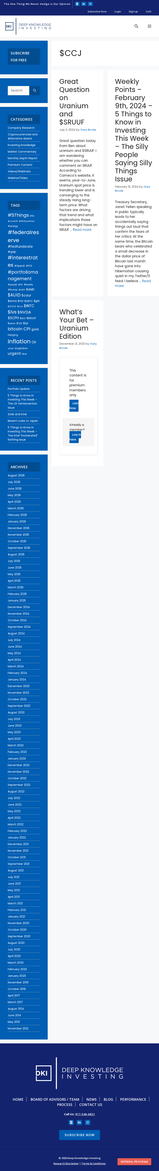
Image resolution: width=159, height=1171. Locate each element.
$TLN (19, 323)
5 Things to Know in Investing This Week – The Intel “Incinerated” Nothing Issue (23, 433)
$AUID (14, 295)
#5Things (18, 215)
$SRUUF (31, 318)
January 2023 (17, 758)
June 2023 (15, 726)
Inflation (19, 341)
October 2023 (17, 699)
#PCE (29, 265)
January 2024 (17, 679)
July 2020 (14, 949)
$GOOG (12, 306)
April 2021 (14, 897)
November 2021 (18, 851)
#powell (12, 284)
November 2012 (18, 1028)
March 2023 (15, 745)
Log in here (75, 437)
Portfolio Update (19, 389)
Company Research (21, 128)
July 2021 (13, 877)
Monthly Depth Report (22, 158)
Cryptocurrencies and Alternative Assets (22, 136)
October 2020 (17, 930)
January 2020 (17, 976)
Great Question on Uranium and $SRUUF (74, 102)
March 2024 (16, 666)
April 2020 (14, 956)
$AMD (30, 289)
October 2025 (17, 541)
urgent (14, 353)
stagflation (21, 348)
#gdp (12, 252)
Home (18, 1099)
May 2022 (14, 811)
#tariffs (28, 284)
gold (35, 329)
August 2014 (16, 1009)
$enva (12, 301)
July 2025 (14, 561)
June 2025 (15, 568)
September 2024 (19, 627)
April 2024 (14, 660)
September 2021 (18, 864)
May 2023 (14, 732)
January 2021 (16, 916)
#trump (13, 289)
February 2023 (17, 752)
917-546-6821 (85, 1114)
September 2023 (19, 706)
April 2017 (14, 995)
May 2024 (14, 653)
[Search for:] (18, 90)
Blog (108, 1099)
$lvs (12, 312)
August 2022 (16, 791)
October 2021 (17, 857)
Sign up (133, 11)
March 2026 (16, 508)
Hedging (13, 335)
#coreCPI (13, 221)
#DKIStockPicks (27, 221)
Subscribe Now (97, 11)
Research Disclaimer (66, 1163)
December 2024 (19, 607)
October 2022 (17, 778)
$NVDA (24, 312)
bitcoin (15, 329)
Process (64, 1104)
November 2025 (18, 535)
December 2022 (18, 765)
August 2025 (16, 554)
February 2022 (17, 831)
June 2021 (14, 884)
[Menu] (149, 26)
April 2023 (14, 739)
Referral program (134, 1162)
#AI (32, 215)
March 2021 (15, 903)
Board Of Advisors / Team (54, 1099)
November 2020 (18, 923)
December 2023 (18, 686)
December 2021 (18, 844)
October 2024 (17, 620)
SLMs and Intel (17, 414)
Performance (133, 1099)
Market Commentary (22, 152)
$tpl (25, 323)
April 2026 (14, 502)
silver (11, 348)
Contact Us (90, 1104)
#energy (13, 226)
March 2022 (15, 824)
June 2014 (14, 1015)
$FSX (20, 301)
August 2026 (16, 475)
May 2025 (14, 574)
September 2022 (19, 785)
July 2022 (14, 798)
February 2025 (17, 594)
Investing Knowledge (21, 145)
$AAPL (22, 289)
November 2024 (18, 614)
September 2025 (19, 548)
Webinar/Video (18, 178)
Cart (148, 11)
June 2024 (15, 647)
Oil (34, 342)
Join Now (74, 405)
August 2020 (16, 943)
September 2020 (19, 936)
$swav (12, 323)
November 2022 (18, 772)
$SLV (23, 318)
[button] (136, 26)
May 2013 (14, 1022)
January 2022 (17, 837)
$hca (20, 306)
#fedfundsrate (20, 246)
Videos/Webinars (19, 171)
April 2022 (14, 818)
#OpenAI (19, 265)
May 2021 (14, 890)
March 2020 (16, 963)
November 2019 (18, 982)
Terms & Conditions (93, 1163)
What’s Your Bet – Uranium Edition (76, 324)
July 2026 (14, 482)
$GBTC (28, 301)
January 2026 (17, 521)
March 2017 (15, 1002)
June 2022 (15, 805)
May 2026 (14, 495)
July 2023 (14, 719)
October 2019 (17, 989)
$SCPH (13, 317)
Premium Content (20, 165)
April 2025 (14, 581)
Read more (82, 229)
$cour (26, 295)
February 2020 (17, 969)
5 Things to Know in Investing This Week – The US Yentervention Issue (22, 401)
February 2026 (17, 515)
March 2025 (15, 587)
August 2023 (16, 712)
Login (117, 11)
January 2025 (17, 600)
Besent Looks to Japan (23, 421)
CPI (26, 329)
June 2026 (15, 489)
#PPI (20, 284)
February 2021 (17, 910)
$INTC (29, 305)
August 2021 (16, 870)
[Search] (34, 90)
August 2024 (16, 633)
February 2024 (17, 673)
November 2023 (18, 693)
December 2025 (18, 528)
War (24, 354)
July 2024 (14, 640)
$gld (36, 301)
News (91, 1099)
